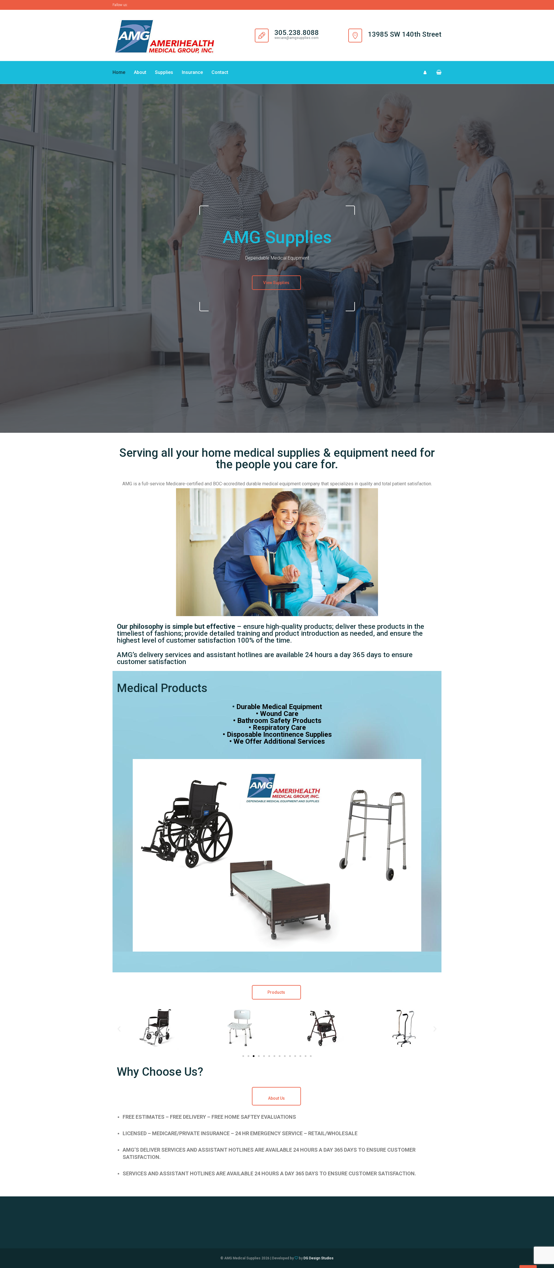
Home (119, 72)
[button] (436, 72)
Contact (220, 72)
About (140, 72)
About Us (276, 1098)
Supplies (164, 72)
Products (276, 992)
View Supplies (276, 282)
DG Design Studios (319, 1258)
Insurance (192, 72)
